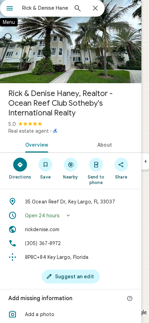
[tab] (35, 144)
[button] (70, 215)
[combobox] (45, 8)
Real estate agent (28, 131)
